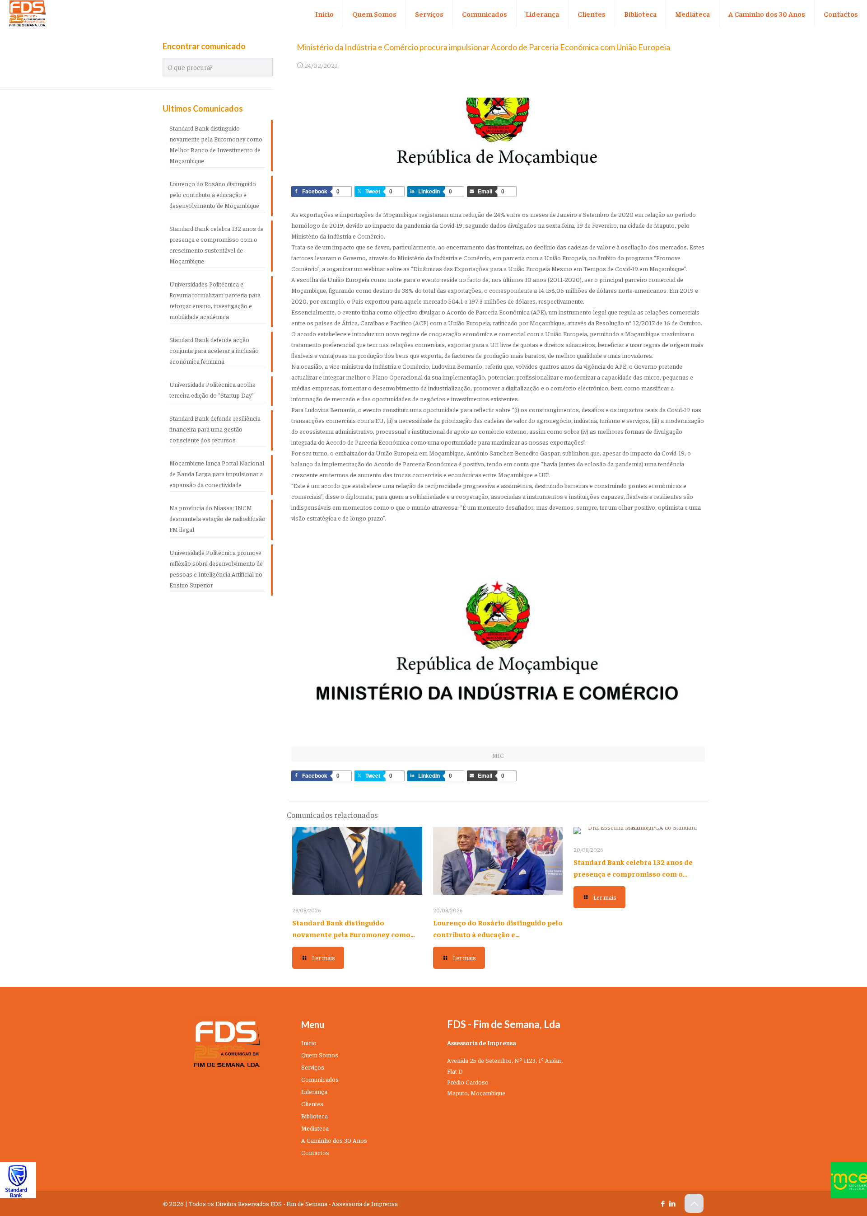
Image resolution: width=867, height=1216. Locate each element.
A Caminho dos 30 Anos (334, 1140)
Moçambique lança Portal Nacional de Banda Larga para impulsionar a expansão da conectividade (216, 473)
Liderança (314, 1091)
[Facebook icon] (662, 1203)
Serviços (312, 1067)
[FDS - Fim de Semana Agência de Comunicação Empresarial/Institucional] (27, 13)
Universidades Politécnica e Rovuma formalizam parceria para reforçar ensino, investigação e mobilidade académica (215, 300)
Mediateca (315, 1128)
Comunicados (320, 1079)
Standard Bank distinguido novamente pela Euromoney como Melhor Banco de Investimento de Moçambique (215, 144)
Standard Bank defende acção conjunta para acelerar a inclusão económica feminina (214, 350)
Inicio (309, 1042)
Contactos (315, 1152)
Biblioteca (314, 1116)
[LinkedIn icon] (672, 1203)
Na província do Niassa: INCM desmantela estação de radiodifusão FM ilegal (217, 518)
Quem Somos (319, 1055)
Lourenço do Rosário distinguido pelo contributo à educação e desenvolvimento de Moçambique (498, 934)
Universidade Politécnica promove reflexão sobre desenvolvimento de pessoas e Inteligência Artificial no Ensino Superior (216, 568)
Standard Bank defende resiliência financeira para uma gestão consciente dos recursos (215, 429)
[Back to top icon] (694, 1203)
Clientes (312, 1103)
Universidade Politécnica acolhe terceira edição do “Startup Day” (212, 389)
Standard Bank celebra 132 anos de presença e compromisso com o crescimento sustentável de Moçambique (216, 244)
